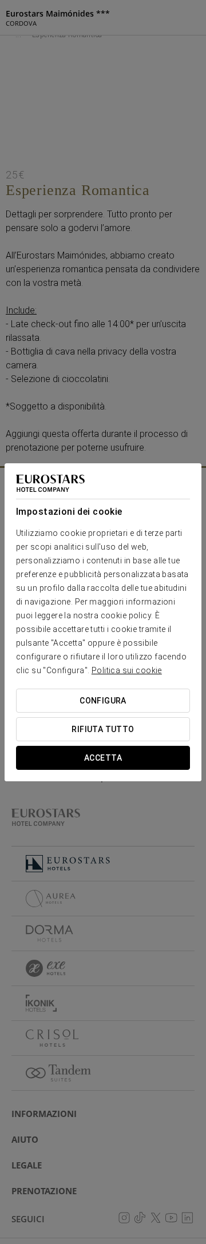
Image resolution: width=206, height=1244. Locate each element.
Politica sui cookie (127, 670)
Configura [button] (103, 700)
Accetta (103, 757)
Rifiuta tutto (103, 729)
